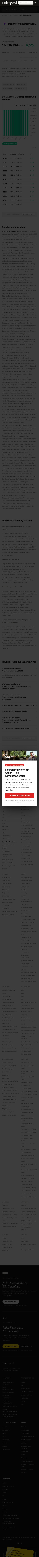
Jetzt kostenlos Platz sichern (19, 795)
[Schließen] (34, 754)
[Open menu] (35, 3)
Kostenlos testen (24, 3)
